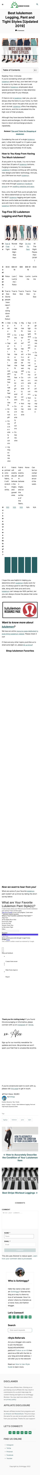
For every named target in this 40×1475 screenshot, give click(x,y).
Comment (6, 1209)
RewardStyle (19, 1414)
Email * (7, 1241)
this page (14, 1089)
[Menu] (3, 4)
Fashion (4, 1102)
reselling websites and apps (23, 187)
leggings (5, 1119)
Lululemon (6, 170)
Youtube (9, 1458)
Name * (7, 1233)
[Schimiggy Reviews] (20, 4)
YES (7, 507)
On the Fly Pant (28, 246)
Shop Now (7, 565)
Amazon (8, 1414)
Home (3, 1104)
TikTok (30, 1025)
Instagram (21, 1025)
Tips (13, 1102)
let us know (27, 645)
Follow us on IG (22, 1350)
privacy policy (11, 1399)
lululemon (5, 82)
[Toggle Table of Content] (34, 70)
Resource (9, 1102)
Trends (17, 1102)
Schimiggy (12, 1096)
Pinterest (10, 1452)
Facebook (10, 1455)
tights (29, 1119)
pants (22, 1119)
